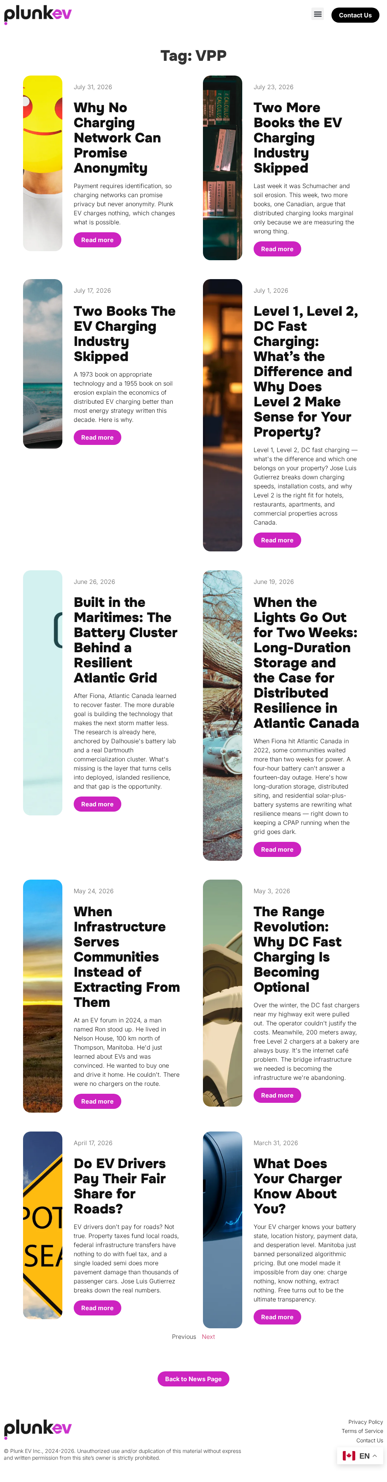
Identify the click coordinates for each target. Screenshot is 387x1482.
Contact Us (369, 1440)
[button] (317, 14)
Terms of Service (362, 1431)
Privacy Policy (365, 1422)
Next (208, 1336)
